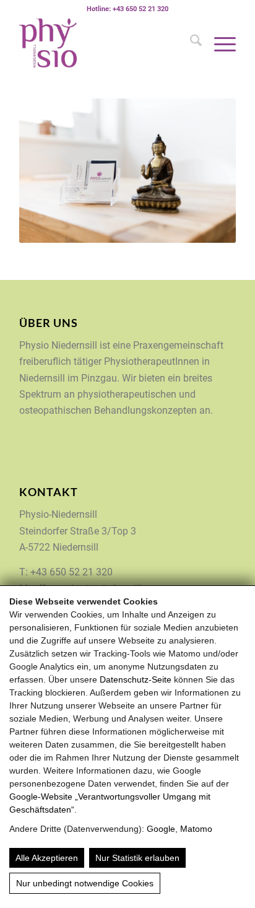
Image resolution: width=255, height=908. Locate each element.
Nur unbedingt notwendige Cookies (84, 883)
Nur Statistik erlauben (137, 858)
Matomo (196, 829)
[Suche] (190, 43)
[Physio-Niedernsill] (105, 43)
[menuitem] (190, 43)
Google (161, 829)
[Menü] (219, 43)
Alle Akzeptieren (46, 858)
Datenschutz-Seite (135, 679)
